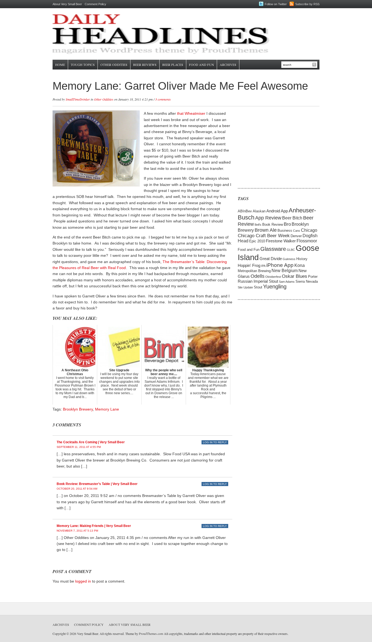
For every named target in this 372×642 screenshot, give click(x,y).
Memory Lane (107, 409)
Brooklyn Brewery (78, 409)
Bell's (258, 224)
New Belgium (285, 270)
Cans (296, 230)
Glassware (273, 249)
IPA (263, 265)
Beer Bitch (292, 218)
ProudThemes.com (151, 633)
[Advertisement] (272, 144)
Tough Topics (83, 64)
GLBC (291, 249)
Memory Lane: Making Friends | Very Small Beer (94, 526)
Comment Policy (95, 4)
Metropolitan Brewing (254, 271)
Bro (287, 224)
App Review (268, 218)
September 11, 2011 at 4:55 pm (79, 446)
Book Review (272, 224)
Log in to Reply (215, 442)
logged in (83, 581)
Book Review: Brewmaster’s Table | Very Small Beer (97, 484)
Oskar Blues (294, 276)
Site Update (245, 287)
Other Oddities (113, 64)
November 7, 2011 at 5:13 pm (77, 530)
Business (285, 230)
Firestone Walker (281, 241)
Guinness (289, 259)
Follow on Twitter (276, 4)
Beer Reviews (145, 64)
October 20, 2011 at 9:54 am (77, 488)
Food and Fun (201, 64)
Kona (299, 265)
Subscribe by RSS (307, 4)
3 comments (163, 99)
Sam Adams (287, 281)
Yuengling (274, 287)
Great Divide (271, 259)
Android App (277, 211)
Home (60, 64)
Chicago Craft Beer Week (264, 235)
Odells (257, 276)
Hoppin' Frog (249, 265)
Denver (296, 236)
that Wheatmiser (191, 113)
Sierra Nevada (306, 281)
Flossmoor (307, 241)
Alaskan (259, 211)
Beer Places (172, 64)
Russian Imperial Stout (258, 281)
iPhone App (280, 265)
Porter (313, 277)
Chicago (309, 230)
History (301, 259)
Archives (228, 64)
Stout (258, 287)
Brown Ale (266, 230)
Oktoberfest (273, 276)
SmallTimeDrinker (78, 99)
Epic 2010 (257, 241)
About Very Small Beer (67, 4)
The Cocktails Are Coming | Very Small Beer (91, 442)
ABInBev (245, 211)
